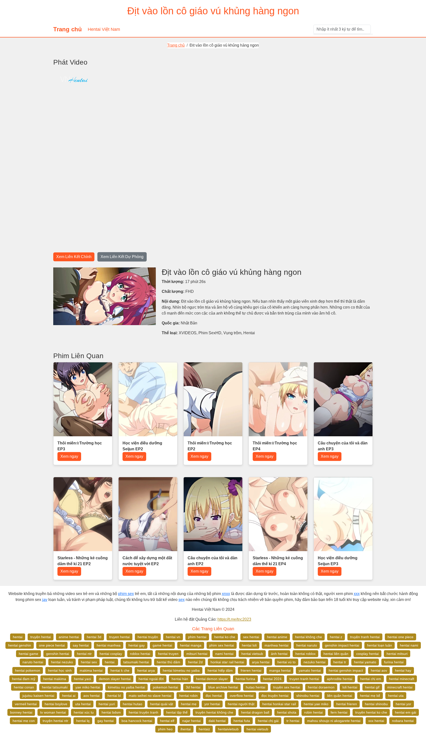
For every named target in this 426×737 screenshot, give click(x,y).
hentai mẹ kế (370, 696)
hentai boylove (56, 704)
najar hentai (191, 721)
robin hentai (313, 712)
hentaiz (204, 729)
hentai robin (188, 696)
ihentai (185, 729)
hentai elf (167, 721)
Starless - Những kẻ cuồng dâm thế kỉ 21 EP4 (278, 561)
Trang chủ (67, 29)
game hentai (162, 645)
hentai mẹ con (24, 721)
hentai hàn (180, 679)
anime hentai (69, 637)
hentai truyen (168, 654)
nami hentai (224, 654)
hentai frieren (346, 704)
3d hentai (193, 687)
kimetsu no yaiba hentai (126, 687)
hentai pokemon (27, 670)
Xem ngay (69, 456)
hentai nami (409, 645)
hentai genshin (19, 645)
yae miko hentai (87, 687)
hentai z (336, 637)
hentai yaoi (82, 679)
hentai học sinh (60, 670)
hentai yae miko (316, 704)
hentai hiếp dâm (220, 670)
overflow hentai (241, 696)
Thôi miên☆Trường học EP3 (79, 446)
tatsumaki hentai (136, 662)
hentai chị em (370, 679)
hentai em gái (405, 712)
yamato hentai (310, 670)
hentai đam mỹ (23, 679)
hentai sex (89, 662)
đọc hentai (214, 696)
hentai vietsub (252, 654)
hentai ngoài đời (151, 679)
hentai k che (119, 670)
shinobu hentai (307, 696)
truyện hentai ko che (371, 712)
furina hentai (394, 662)
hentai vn (173, 637)
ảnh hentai (279, 654)
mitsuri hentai (196, 654)
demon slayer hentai (115, 679)
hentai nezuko (62, 662)
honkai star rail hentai (227, 662)
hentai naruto (306, 645)
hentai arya (146, 670)
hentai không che (308, 637)
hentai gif (372, 687)
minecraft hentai (399, 687)
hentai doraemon (321, 687)
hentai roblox (305, 654)
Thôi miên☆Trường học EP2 (210, 446)
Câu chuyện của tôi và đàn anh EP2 (212, 561)
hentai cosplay (111, 654)
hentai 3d (94, 637)
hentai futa (241, 721)
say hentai (81, 645)
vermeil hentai (26, 704)
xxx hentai (376, 721)
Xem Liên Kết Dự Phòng (122, 257)
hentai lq (82, 721)
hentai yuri (107, 704)
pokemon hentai (165, 687)
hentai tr (339, 662)
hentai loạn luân (379, 645)
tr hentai (292, 721)
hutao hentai (255, 687)
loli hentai (349, 687)
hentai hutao (132, 704)
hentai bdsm (111, 712)
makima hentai (91, 670)
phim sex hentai (221, 645)
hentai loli (249, 645)
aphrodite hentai (339, 679)
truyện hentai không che (214, 712)
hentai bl (114, 696)
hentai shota (286, 712)
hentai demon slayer (212, 679)
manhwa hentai (276, 645)
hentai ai (68, 696)
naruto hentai (32, 662)
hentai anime (277, 637)
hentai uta (396, 696)
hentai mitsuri (397, 654)
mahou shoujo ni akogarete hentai (333, 721)
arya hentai (260, 662)
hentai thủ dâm (168, 662)
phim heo (165, 729)
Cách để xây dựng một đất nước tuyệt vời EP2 (147, 561)
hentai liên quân (335, 654)
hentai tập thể (177, 712)
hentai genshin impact (346, 670)
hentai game (28, 654)
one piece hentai (52, 645)
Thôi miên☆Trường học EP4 (275, 446)
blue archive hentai (223, 687)
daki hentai (217, 721)
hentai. (110, 662)
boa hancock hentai (137, 721)
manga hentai (280, 670)
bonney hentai (21, 712)
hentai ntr (84, 654)
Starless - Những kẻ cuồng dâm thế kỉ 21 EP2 (82, 561)
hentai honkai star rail (279, 704)
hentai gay (136, 645)
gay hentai (105, 721)
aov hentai (91, 696)
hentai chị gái (268, 721)
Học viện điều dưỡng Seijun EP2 (142, 446)
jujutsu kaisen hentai (38, 696)
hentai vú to (286, 662)
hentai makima (54, 679)
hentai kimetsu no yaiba (181, 670)
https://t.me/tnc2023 (234, 619)
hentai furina (245, 679)
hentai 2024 (272, 679)
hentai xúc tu (84, 712)
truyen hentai (119, 637)
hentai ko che (224, 637)
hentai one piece (400, 637)
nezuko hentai (314, 662)
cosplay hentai (367, 654)
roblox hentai (140, 654)
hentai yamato (365, 662)
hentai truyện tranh (143, 712)
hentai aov (379, 670)
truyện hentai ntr (55, 721)
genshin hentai (57, 654)
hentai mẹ (188, 704)
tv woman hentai (53, 712)
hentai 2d (195, 662)
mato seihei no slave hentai (150, 696)
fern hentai (339, 712)
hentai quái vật (161, 704)
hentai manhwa (109, 645)
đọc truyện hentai (274, 696)
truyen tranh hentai (304, 679)
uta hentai (83, 704)
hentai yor (403, 704)
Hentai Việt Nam (104, 29)
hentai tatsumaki (55, 687)
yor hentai (212, 704)
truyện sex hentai (286, 687)
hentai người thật (241, 704)
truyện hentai (40, 637)
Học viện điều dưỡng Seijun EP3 (337, 561)
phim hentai (197, 637)
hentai (17, 637)
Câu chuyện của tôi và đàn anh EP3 (343, 446)
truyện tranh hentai (365, 637)
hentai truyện (148, 637)
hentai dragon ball (255, 712)
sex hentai (251, 637)
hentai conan (24, 687)
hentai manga (190, 645)
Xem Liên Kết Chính (73, 257)
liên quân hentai (339, 696)
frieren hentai (251, 670)
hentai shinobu (376, 704)
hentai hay (403, 670)
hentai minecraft (401, 679)
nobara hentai (403, 721)
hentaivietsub (228, 729)
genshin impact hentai (342, 645)
